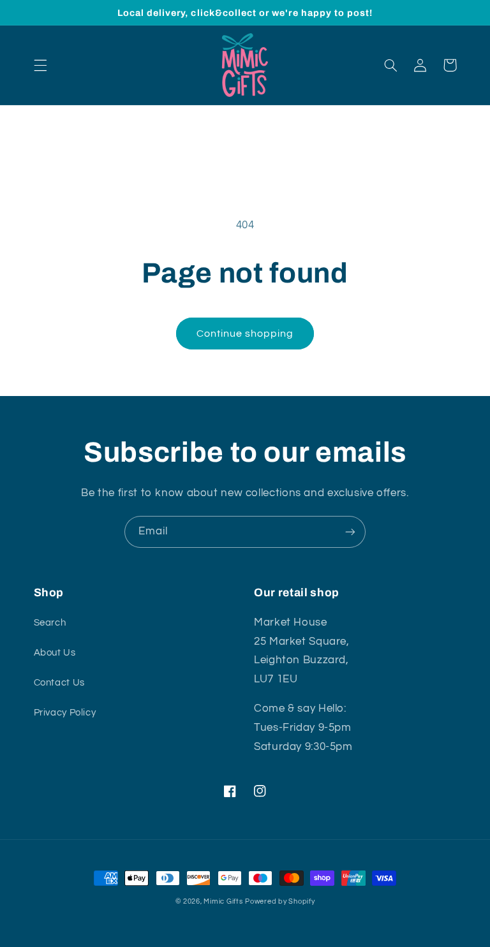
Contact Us (59, 682)
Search (50, 623)
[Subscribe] (350, 531)
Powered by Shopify (280, 901)
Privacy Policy (65, 712)
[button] (40, 65)
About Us (55, 652)
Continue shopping (245, 333)
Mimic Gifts (223, 901)
